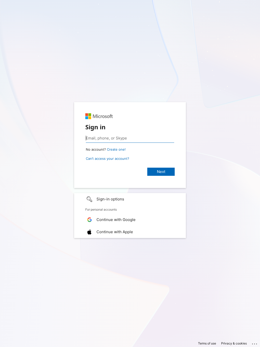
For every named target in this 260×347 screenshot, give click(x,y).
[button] (130, 199)
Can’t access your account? (107, 158)
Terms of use (207, 343)
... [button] (255, 342)
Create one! (116, 149)
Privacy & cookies (234, 343)
